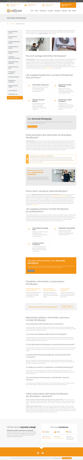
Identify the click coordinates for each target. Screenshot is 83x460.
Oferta (36, 10)
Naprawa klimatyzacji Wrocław (13, 52)
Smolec (56, 410)
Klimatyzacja (43, 10)
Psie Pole (72, 399)
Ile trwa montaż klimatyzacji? (65, 289)
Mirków (55, 407)
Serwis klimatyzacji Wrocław (12, 37)
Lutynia (49, 410)
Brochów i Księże (46, 402)
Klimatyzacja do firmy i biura (13, 67)
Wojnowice (36, 407)
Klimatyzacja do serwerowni (11, 81)
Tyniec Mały (70, 410)
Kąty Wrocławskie (48, 406)
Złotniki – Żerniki (71, 402)
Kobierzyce (61, 410)
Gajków (27, 407)
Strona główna (64, 1)
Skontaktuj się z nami (32, 126)
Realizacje (64, 10)
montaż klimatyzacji (50, 68)
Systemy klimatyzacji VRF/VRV (13, 86)
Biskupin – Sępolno (29, 401)
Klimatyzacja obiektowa (13, 77)
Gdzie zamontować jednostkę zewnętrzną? (49, 289)
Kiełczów (61, 409)
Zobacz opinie (31, 270)
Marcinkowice (28, 410)
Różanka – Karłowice (47, 401)
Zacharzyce (34, 410)
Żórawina (46, 410)
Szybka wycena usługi (68, 5)
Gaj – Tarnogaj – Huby (38, 401)
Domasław (66, 410)
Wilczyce (57, 409)
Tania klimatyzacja (12, 90)
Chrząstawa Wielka (39, 409)
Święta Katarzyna (40, 410)
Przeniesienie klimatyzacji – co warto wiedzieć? (33, 289)
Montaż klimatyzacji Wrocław (12, 32)
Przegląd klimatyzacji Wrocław (13, 47)
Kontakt (74, 1)
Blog (69, 10)
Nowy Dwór (54, 401)
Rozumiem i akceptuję (66, 458)
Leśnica (27, 404)
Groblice (73, 409)
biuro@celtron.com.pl (32, 4)
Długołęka (52, 407)
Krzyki (68, 399)
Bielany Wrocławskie (60, 406)
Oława (43, 406)
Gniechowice (30, 412)
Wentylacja (57, 10)
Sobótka (54, 406)
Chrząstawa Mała (46, 409)
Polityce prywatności (57, 458)
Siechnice (70, 409)
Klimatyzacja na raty (12, 94)
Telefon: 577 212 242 (50, 4)
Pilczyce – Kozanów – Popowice (63, 401)
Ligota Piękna (41, 412)
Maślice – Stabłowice (63, 402)
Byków (58, 407)
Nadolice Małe (32, 409)
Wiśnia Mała (36, 412)
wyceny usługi (34, 204)
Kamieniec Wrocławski (69, 406)
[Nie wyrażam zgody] (81, 458)
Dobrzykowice (63, 407)
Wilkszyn (53, 410)
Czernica (40, 407)
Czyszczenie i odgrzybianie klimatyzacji (14, 57)
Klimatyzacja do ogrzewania (11, 72)
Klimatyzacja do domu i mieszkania (13, 62)
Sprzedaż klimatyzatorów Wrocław (14, 42)
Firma (32, 10)
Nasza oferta (70, 1)
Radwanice (65, 409)
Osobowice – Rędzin (55, 402)
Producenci (50, 10)
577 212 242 (46, 438)
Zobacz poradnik (67, 306)
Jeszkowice (31, 407)
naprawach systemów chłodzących (59, 196)
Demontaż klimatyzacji (13, 97)
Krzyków (68, 407)
